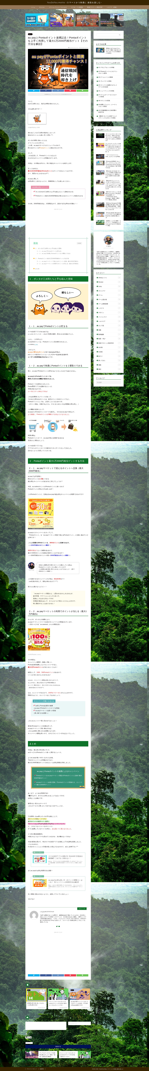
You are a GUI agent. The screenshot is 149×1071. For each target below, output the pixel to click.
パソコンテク (109, 317)
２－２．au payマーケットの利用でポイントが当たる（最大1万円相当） (58, 263)
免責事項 (42, 1068)
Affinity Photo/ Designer (58, 7)
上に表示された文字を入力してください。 (38, 1041)
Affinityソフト (109, 277)
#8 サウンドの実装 (104, 100)
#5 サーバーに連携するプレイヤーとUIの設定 (107, 86)
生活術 (109, 352)
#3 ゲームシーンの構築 (105, 77)
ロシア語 (109, 325)
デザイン (109, 312)
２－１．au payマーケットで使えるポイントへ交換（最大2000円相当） (58, 261)
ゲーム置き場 (109, 299)
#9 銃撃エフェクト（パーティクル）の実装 (107, 105)
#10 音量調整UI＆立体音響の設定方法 (107, 111)
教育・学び (109, 338)
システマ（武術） (112, 7)
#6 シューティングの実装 (106, 91)
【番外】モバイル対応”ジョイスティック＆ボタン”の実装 (107, 117)
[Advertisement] (58, 223)
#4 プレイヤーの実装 (104, 81)
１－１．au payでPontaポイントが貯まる (49, 251)
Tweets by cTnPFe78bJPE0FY (102, 123)
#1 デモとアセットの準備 (106, 67)
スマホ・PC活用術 (77, 7)
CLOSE (79, 243)
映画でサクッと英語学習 (94, 7)
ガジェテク (109, 291)
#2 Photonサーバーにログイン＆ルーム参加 (107, 72)
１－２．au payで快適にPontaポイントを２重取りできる (53, 253)
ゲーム (109, 295)
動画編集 (109, 334)
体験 (109, 330)
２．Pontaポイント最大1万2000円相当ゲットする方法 (52, 258)
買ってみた (109, 360)
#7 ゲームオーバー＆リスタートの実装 (107, 95)
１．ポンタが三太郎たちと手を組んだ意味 (48, 248)
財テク (30, 34)
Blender (42, 7)
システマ (109, 308)
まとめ (37, 268)
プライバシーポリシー (32, 1068)
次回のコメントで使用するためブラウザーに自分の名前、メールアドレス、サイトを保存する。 (57, 1034)
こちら (36, 344)
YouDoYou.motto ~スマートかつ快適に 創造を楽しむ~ (74, 2)
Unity (33, 7)
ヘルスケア (109, 321)
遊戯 (109, 365)
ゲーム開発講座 (109, 304)
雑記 (109, 369)
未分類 (109, 347)
